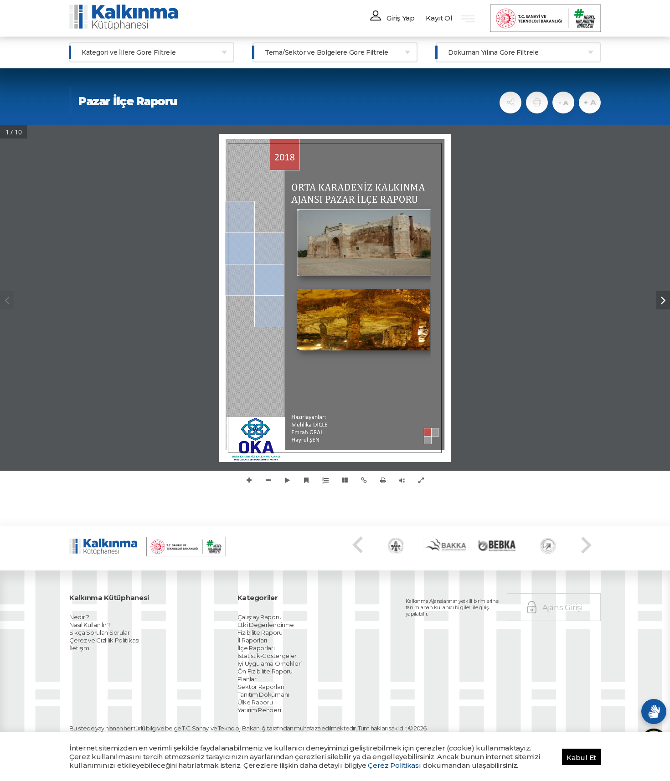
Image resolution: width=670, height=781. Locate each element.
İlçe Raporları (256, 648)
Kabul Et (581, 757)
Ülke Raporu (255, 702)
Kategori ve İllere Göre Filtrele (128, 52)
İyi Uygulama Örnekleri (269, 663)
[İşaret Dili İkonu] (653, 711)
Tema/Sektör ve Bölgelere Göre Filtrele (326, 52)
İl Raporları (252, 640)
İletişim (79, 648)
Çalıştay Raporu (259, 617)
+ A (589, 102)
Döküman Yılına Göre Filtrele (493, 52)
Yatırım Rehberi (259, 710)
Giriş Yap (400, 18)
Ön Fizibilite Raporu (265, 671)
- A (563, 102)
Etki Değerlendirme (265, 624)
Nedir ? (79, 617)
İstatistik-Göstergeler (267, 655)
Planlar (247, 679)
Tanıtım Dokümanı (263, 694)
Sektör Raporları (260, 686)
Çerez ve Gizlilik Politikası (104, 640)
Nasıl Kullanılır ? (90, 624)
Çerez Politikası (394, 765)
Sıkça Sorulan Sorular (99, 632)
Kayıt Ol (439, 18)
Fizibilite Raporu (260, 632)
